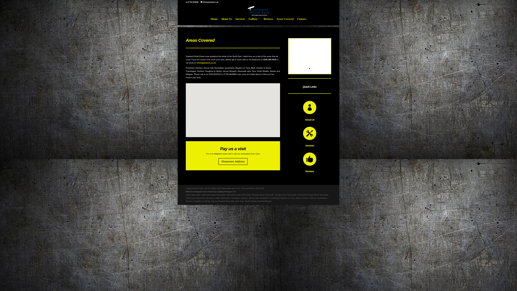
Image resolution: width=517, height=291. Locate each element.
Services (240, 19)
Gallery (253, 19)
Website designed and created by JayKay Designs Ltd (211, 191)
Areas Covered (285, 19)
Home (214, 19)
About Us (226, 19)
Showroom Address (233, 161)
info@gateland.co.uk (206, 63)
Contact (301, 19)
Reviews (268, 19)
